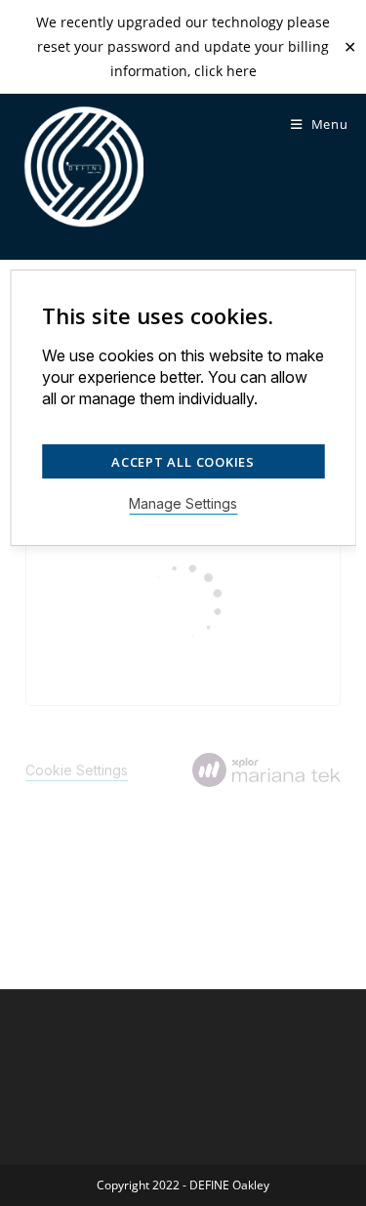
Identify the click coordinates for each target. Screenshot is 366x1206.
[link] (81, 167)
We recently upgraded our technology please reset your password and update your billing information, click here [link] (183, 46)
